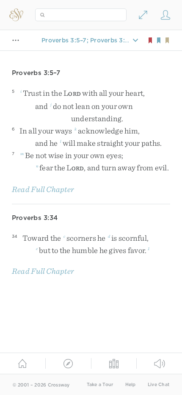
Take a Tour (100, 384)
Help (130, 384)
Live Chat (158, 384)
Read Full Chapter (43, 189)
